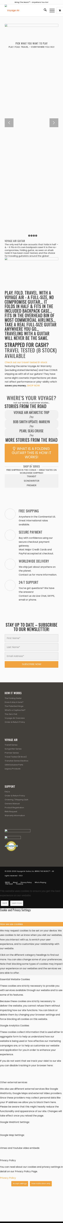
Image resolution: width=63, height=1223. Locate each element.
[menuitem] (44, 10)
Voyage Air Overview (15, 718)
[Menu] (51, 10)
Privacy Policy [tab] (8, 1160)
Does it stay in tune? (14, 702)
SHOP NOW (33, 385)
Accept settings (20, 1183)
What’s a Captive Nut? (15, 710)
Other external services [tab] (13, 1082)
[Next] (54, 122)
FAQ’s (7, 791)
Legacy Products (13, 768)
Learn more (17, 903)
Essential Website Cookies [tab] (15, 979)
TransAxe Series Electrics (16, 760)
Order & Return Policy (15, 722)
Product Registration (14, 807)
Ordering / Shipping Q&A (16, 799)
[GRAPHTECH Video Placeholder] (31, 272)
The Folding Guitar (13, 698)
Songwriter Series (13, 748)
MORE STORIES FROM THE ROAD (31, 440)
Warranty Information (15, 815)
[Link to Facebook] (43, 879)
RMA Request (11, 811)
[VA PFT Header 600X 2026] (26, 10)
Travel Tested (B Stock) (16, 756)
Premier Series (12, 752)
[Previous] (9, 122)
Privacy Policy (8, 1178)
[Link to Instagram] (52, 879)
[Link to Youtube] (47, 879)
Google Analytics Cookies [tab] (14, 1025)
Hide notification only (40, 1183)
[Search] (44, 10)
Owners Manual (12, 803)
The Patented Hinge (14, 706)
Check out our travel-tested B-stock (26, 362)
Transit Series (11, 744)
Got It (4, 903)
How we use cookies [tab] (11, 924)
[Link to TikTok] (56, 879)
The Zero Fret (11, 714)
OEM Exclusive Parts (14, 764)
